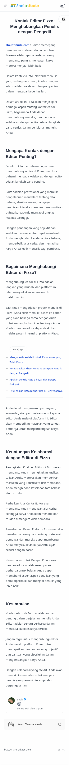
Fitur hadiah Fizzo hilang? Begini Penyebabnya (36, 391)
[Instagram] (39, 704)
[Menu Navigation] (6, 6)
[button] (62, 5)
